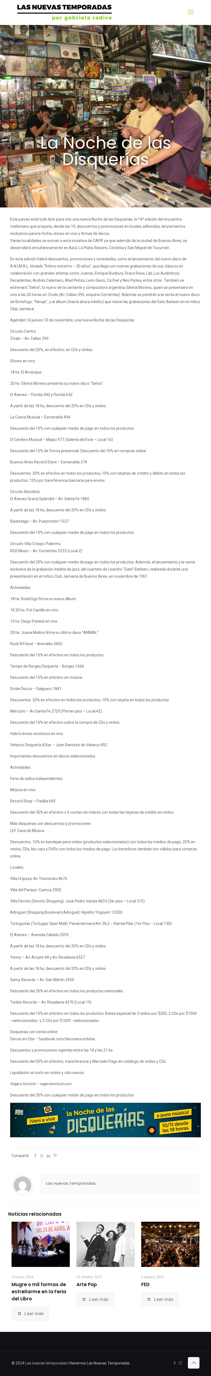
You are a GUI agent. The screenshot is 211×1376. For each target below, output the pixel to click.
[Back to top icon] (193, 1363)
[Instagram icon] (180, 1363)
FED (145, 1284)
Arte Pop (86, 1284)
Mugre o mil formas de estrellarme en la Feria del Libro (39, 1291)
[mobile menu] (190, 12)
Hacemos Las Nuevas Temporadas (100, 1363)
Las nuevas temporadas (71, 1183)
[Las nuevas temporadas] (64, 12)
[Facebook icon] (175, 1363)
